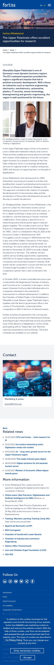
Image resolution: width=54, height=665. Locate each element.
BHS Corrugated (12, 530)
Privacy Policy (15, 640)
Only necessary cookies (27, 650)
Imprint (19, 625)
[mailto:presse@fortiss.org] (27, 378)
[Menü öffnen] (49, 5)
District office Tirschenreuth (18, 546)
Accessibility (8, 605)
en (44, 5)
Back (5, 428)
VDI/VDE (9, 554)
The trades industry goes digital (31, 459)
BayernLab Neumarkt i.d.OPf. (19, 526)
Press (5, 597)
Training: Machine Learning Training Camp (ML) (27, 518)
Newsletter (7, 592)
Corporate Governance (12, 610)
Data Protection (9, 601)
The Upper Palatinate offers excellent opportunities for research (27, 52)
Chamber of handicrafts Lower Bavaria (23, 534)
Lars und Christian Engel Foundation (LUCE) (25, 550)
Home (5, 50)
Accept (27, 657)
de (41, 5)
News (12, 50)
